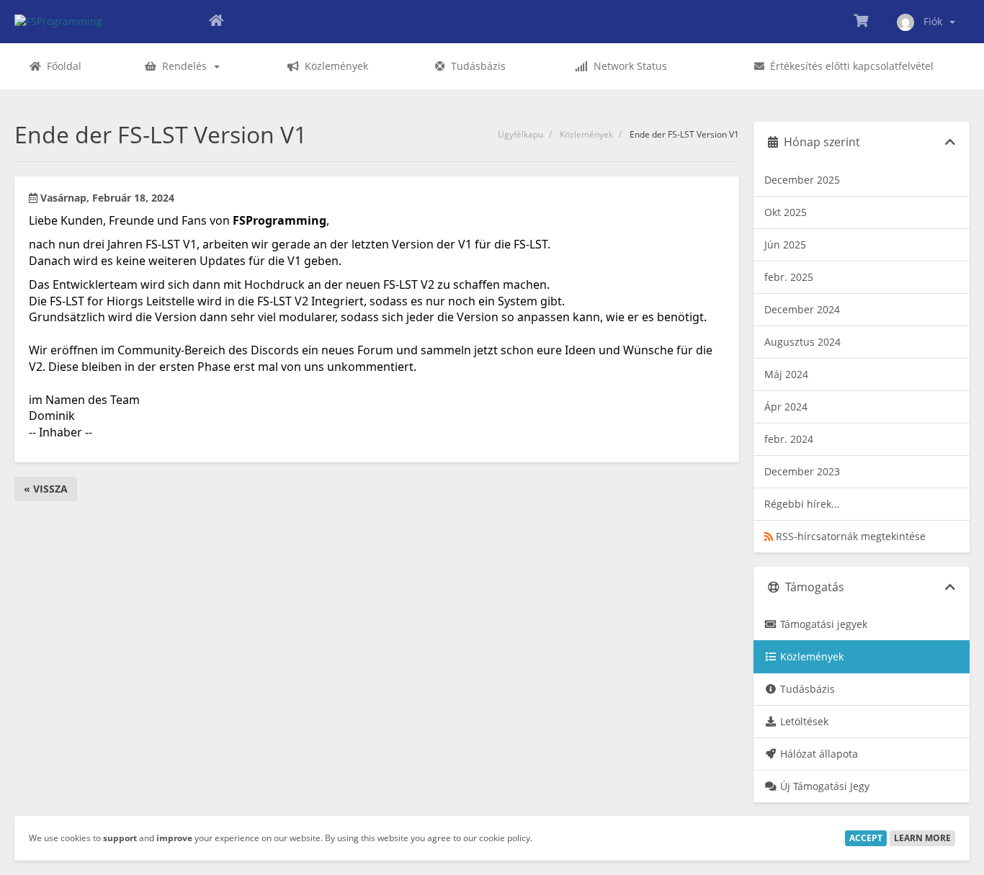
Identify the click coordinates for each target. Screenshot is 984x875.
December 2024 (802, 309)
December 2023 (802, 471)
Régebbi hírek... (802, 504)
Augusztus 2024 (802, 342)
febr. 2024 (788, 439)
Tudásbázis (806, 689)
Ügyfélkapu (520, 134)
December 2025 (802, 180)
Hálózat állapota (817, 753)
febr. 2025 (788, 277)
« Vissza (46, 488)
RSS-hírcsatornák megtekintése (849, 536)
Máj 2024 (786, 374)
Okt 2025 (785, 212)
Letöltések (802, 721)
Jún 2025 (785, 244)
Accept (865, 838)
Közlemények (586, 134)
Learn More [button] (922, 838)
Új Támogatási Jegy (823, 786)
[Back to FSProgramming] (216, 21)
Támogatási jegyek (822, 624)
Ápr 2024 (786, 406)
